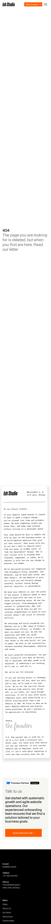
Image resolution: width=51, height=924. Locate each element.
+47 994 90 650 (10, 875)
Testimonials (8, 920)
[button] (46, 4)
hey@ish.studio (9, 866)
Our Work (6, 912)
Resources (7, 916)
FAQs (4, 904)
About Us (6, 908)
